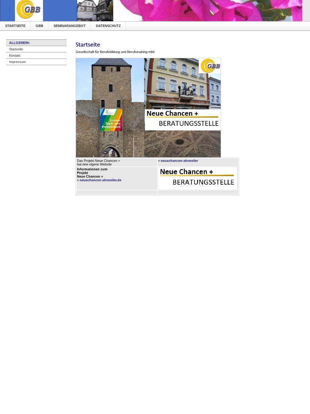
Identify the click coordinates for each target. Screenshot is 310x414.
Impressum (17, 62)
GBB (39, 26)
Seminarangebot (70, 26)
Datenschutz (108, 26)
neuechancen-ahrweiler (179, 160)
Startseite (15, 26)
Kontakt (14, 55)
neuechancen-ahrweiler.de (100, 180)
